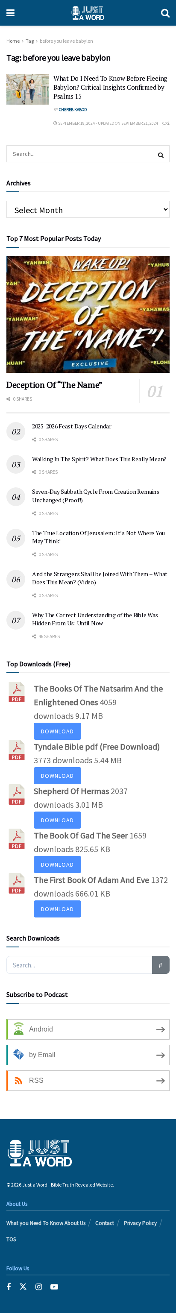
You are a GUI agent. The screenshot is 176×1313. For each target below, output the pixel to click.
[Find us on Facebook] (8, 1287)
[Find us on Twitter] (23, 1287)
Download (57, 731)
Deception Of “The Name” (54, 384)
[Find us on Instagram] (38, 1287)
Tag (30, 41)
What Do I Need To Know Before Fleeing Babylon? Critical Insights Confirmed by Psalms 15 (110, 87)
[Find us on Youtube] (54, 1287)
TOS (11, 1239)
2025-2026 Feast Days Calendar (71, 426)
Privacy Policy (140, 1223)
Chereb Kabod (73, 109)
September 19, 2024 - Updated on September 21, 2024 (107, 123)
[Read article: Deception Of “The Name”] (88, 314)
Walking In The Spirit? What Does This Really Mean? (99, 459)
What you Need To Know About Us (45, 1223)
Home (13, 41)
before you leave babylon (66, 41)
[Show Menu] (10, 13)
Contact (104, 1223)
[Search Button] (165, 13)
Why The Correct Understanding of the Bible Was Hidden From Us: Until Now (95, 619)
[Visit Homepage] (88, 12)
